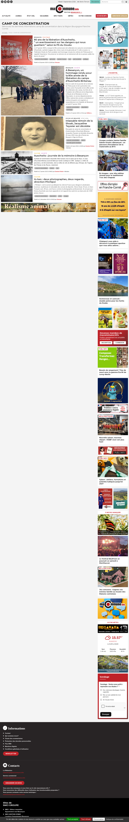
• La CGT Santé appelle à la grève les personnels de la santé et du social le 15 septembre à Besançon (112, 97)
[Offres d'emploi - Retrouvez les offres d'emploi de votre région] (113, 190)
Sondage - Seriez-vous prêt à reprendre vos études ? (111, 685)
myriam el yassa (61, 59)
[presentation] (99, 524)
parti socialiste (77, 59)
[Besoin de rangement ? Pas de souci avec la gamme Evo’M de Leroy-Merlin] (113, 357)
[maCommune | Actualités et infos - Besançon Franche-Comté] (64, 9)
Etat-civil (84, 118)
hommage (69, 109)
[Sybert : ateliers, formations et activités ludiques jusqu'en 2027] (113, 467)
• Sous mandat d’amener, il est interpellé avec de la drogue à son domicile (112, 112)
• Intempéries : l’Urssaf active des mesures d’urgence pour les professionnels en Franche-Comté (111, 105)
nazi (70, 59)
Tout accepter (72, 819)
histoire (52, 168)
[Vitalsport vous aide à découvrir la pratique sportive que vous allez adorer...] (113, 228)
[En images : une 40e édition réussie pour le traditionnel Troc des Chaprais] (113, 160)
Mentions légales (11, 746)
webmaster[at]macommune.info (14, 794)
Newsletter (11, 754)
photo (60, 196)
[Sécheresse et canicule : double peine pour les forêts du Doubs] (113, 286)
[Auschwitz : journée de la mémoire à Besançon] (17, 160)
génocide (52, 59)
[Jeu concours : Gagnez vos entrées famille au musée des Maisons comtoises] (113, 577)
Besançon (38, 37)
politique (85, 59)
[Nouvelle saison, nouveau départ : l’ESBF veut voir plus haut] (113, 425)
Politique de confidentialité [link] (114, 819)
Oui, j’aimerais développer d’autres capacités (114, 691)
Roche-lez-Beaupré (73, 118)
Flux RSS (8, 744)
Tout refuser (86, 819)
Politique (46, 37)
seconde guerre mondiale (74, 143)
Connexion (119, 342)
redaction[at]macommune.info (13, 772)
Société (77, 68)
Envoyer (105, 714)
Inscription (106, 342)
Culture (37, 153)
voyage (66, 196)
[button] (122, 2)
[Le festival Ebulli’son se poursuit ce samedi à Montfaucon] (113, 546)
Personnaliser (99, 819)
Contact (7, 733)
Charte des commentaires (14, 738)
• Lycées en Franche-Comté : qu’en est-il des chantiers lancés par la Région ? (112, 79)
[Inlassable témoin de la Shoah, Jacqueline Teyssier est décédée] (32, 126)
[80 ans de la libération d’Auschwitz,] (17, 44)
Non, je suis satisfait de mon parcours (112, 696)
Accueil (4, 32)
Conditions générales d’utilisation (17, 749)
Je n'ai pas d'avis (108, 700)
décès (83, 140)
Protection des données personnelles (18, 741)
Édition (67, 12)
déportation (85, 107)
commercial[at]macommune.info (14, 778)
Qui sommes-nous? (12, 736)
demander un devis (14, 783)
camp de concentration (41, 59)
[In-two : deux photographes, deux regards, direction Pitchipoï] (17, 184)
